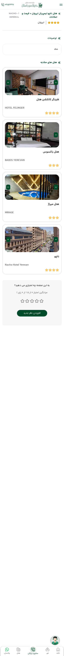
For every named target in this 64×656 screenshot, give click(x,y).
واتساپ (7, 653)
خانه (58, 653)
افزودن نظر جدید (32, 313)
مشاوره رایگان (33, 653)
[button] (56, 82)
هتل (18, 653)
